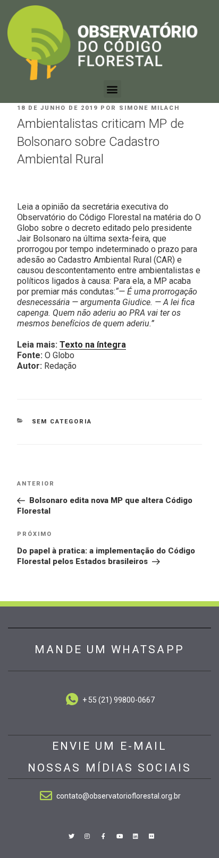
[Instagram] (87, 835)
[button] (112, 89)
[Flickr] (151, 835)
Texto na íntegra (93, 345)
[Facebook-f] (103, 835)
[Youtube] (119, 835)
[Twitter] (71, 835)
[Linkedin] (135, 835)
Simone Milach (149, 108)
